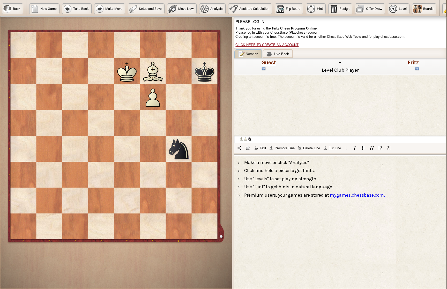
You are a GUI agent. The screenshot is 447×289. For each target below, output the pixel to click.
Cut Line (335, 148)
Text (263, 148)
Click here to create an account (267, 44)
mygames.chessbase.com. (357, 195)
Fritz (413, 62)
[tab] (248, 53)
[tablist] (340, 101)
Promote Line (285, 148)
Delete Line (311, 148)
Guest (269, 62)
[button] (12, 8)
